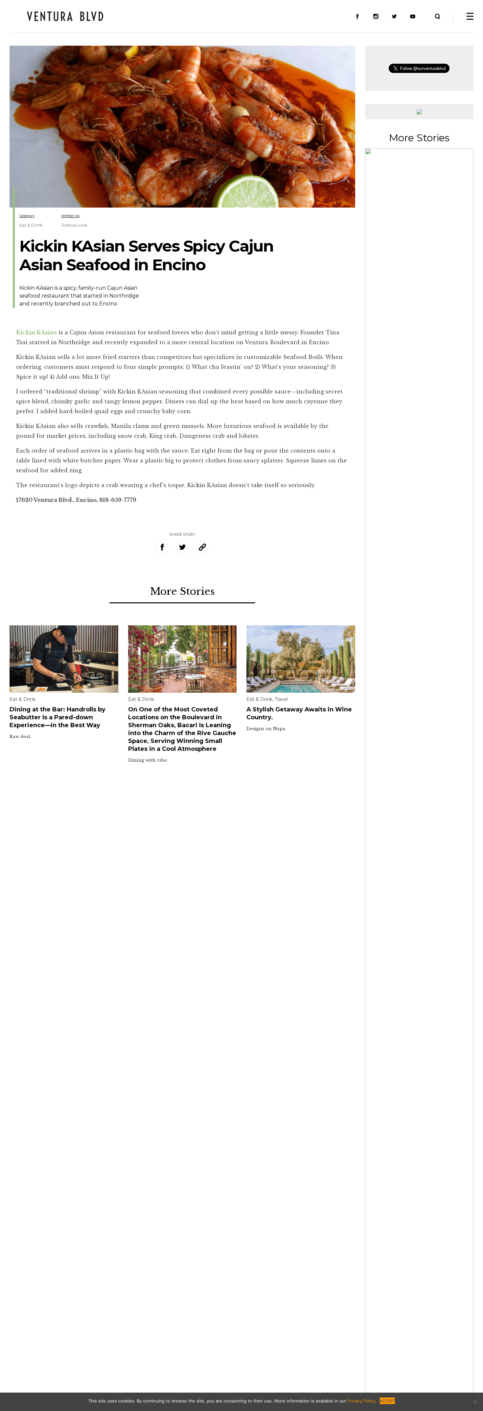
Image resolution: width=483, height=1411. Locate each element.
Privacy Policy (361, 1400)
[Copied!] (202, 547)
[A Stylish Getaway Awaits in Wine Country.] (300, 658)
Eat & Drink (31, 225)
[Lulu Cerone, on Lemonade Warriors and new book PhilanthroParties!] (419, 846)
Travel (281, 699)
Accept (387, 1401)
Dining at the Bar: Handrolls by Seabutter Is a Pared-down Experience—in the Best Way (57, 717)
